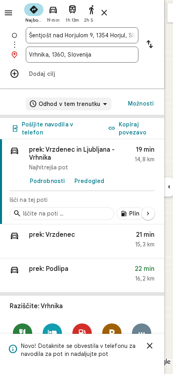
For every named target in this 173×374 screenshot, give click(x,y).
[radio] (33, 12)
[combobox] (82, 35)
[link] (82, 181)
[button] (82, 241)
